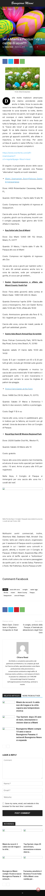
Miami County (22, 592)
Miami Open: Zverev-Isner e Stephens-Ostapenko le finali (10, 627)
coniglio (25, 589)
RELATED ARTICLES (12, 696)
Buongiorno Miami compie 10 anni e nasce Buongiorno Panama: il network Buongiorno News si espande (29, 734)
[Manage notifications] (38, 890)
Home (3, 9)
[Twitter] (10, 61)
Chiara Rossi (9, 47)
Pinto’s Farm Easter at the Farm (19, 389)
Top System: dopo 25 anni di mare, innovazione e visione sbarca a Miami (28, 720)
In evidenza (12, 35)
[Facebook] (5, 61)
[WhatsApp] (22, 61)
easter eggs (34, 589)
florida (6, 592)
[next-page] (8, 746)
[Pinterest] (16, 61)
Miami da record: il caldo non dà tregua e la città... (11, 846)
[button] (4, 3)
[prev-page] (4, 746)
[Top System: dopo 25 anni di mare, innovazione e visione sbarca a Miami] (8, 719)
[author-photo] (22, 654)
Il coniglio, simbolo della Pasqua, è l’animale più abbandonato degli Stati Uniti (32, 629)
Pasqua (32, 592)
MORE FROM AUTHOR (31, 696)
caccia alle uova (15, 589)
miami (13, 592)
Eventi (10, 9)
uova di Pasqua (19, 595)
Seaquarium (8, 595)
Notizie (20, 35)
